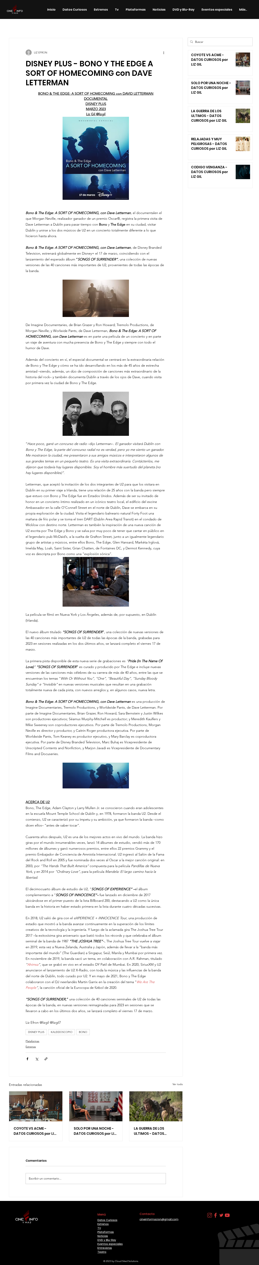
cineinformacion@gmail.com (159, 1219)
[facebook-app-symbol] (215, 1215)
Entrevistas (104, 1248)
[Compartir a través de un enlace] (46, 1059)
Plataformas (32, 1041)
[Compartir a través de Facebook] (27, 1059)
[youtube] (227, 1215)
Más (149, 26)
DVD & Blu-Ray (112, 26)
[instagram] (209, 1215)
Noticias (63, 26)
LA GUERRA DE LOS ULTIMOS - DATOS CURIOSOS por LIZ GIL (152, 1131)
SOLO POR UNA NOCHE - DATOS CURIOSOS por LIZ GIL (95, 1131)
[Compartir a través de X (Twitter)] (36, 1059)
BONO (83, 1032)
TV (99, 1228)
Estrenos (45, 26)
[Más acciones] (163, 52)
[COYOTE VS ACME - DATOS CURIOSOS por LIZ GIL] (35, 1106)
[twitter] (221, 1215)
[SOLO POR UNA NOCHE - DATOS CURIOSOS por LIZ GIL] (95, 1106)
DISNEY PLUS (36, 1032)
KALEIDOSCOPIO (61, 1032)
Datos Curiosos (85, 26)
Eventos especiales (110, 1244)
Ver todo (178, 1084)
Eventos (134, 26)
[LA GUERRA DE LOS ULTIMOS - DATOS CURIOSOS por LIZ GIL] (156, 1106)
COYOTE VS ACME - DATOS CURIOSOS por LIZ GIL (35, 1131)
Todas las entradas (20, 26)
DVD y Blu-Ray (106, 1240)
